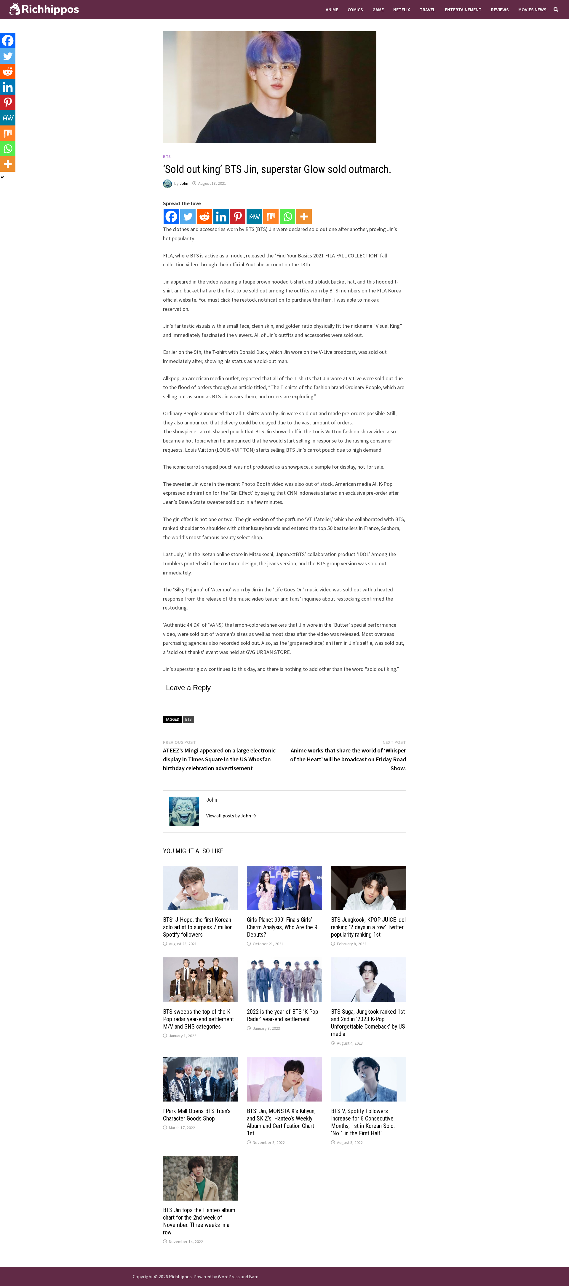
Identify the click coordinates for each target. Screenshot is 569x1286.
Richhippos (180, 1276)
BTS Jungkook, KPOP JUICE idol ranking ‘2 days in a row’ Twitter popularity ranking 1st (368, 927)
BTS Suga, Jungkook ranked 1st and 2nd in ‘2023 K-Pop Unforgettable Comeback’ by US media (368, 1022)
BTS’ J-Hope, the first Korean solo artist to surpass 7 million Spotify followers (198, 927)
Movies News (532, 9)
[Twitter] (188, 216)
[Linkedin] (221, 216)
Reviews (500, 9)
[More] (304, 216)
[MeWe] (254, 216)
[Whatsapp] (287, 216)
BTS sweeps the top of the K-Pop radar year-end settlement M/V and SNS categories (198, 1019)
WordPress (229, 1276)
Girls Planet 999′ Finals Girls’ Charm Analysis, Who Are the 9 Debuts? (282, 927)
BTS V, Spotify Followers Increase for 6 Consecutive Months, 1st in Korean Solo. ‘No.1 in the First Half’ (363, 1122)
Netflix (401, 9)
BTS (167, 156)
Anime (332, 9)
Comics (355, 9)
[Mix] (271, 216)
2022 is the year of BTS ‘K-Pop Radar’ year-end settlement (282, 1015)
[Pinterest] (237, 216)
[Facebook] (171, 216)
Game (378, 9)
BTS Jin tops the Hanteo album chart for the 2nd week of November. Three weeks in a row (199, 1221)
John (184, 183)
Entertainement (463, 9)
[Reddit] (204, 216)
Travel (427, 9)
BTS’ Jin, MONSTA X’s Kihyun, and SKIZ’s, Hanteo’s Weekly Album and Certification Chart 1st (281, 1122)
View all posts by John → (231, 816)
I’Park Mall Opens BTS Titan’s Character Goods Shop (197, 1114)
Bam (253, 1276)
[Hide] (2, 177)
